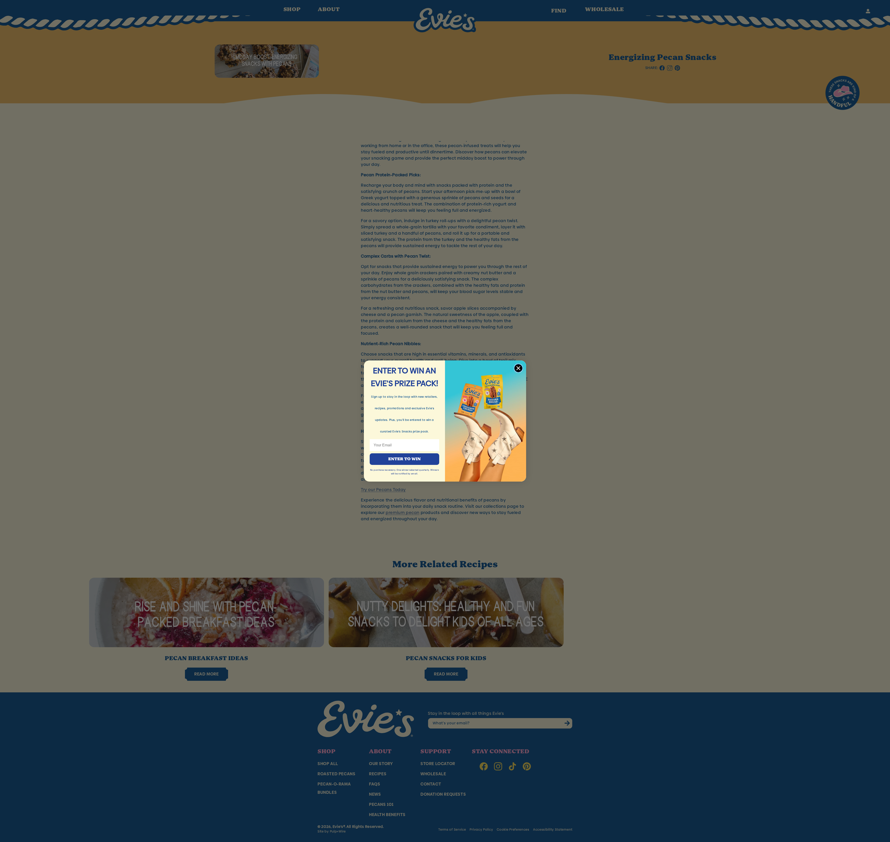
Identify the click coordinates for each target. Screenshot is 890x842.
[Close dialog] (518, 368)
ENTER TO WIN (404, 459)
